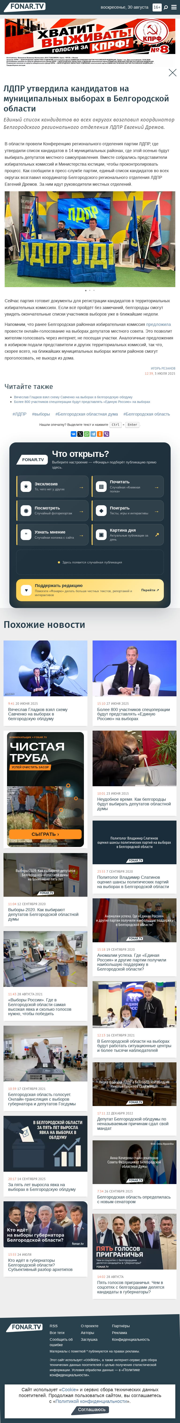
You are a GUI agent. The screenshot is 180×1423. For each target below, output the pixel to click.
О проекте (89, 1325)
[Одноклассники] (100, 434)
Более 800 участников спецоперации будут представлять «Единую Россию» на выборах (82, 402)
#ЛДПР (19, 414)
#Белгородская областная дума (87, 414)
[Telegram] (93, 434)
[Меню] (173, 7)
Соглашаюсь (91, 1409)
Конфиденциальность (131, 1339)
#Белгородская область (147, 414)
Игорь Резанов (163, 368)
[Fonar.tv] (25, 7)
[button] (171, 195)
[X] (80, 434)
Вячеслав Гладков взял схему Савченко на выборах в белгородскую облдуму (73, 397)
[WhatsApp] (87, 434)
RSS (54, 1325)
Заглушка (89, 1339)
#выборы (41, 414)
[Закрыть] (172, 73)
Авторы (87, 1332)
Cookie (69, 1390)
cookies (91, 1359)
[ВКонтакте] (73, 434)
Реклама (119, 1332)
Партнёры (121, 1325)
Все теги (57, 1332)
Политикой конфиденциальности (91, 1401)
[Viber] (106, 434)
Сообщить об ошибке (61, 1342)
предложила (158, 324)
